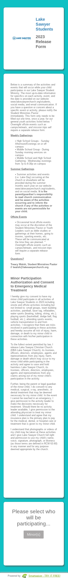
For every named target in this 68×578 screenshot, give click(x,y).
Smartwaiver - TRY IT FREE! (44, 575)
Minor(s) (33, 534)
